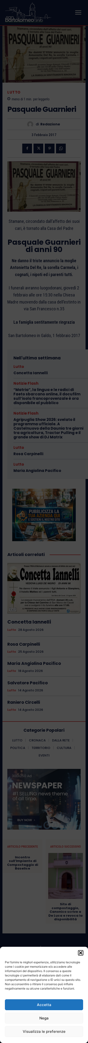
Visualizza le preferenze (44, 1031)
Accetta (44, 1004)
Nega (44, 1018)
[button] (80, 952)
